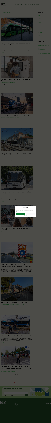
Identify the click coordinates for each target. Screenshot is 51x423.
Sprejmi (20, 213)
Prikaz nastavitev (30, 213)
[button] (34, 207)
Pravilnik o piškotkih (25, 215)
